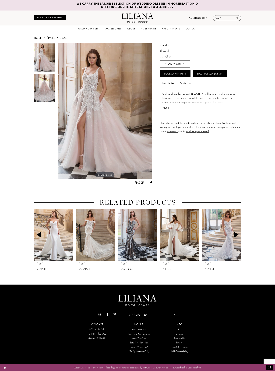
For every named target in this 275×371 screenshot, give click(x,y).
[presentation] (53, 235)
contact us (172, 131)
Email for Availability (210, 73)
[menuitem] (50, 17)
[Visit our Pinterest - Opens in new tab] (114, 315)
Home (38, 37)
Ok (269, 367)
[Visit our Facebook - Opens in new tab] (107, 315)
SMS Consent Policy (179, 351)
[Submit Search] (237, 18)
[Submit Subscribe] (175, 314)
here (199, 367)
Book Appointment (175, 73)
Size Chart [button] (166, 56)
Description (168, 82)
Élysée (51, 37)
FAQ (179, 329)
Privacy (179, 342)
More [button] (166, 108)
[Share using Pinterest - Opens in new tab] (150, 183)
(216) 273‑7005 (97, 329)
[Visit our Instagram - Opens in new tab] (99, 315)
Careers (179, 333)
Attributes (185, 82)
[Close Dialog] (5, 367)
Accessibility (179, 338)
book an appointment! (197, 131)
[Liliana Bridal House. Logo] (137, 18)
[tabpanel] (44, 58)
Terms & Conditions (179, 347)
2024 (63, 37)
